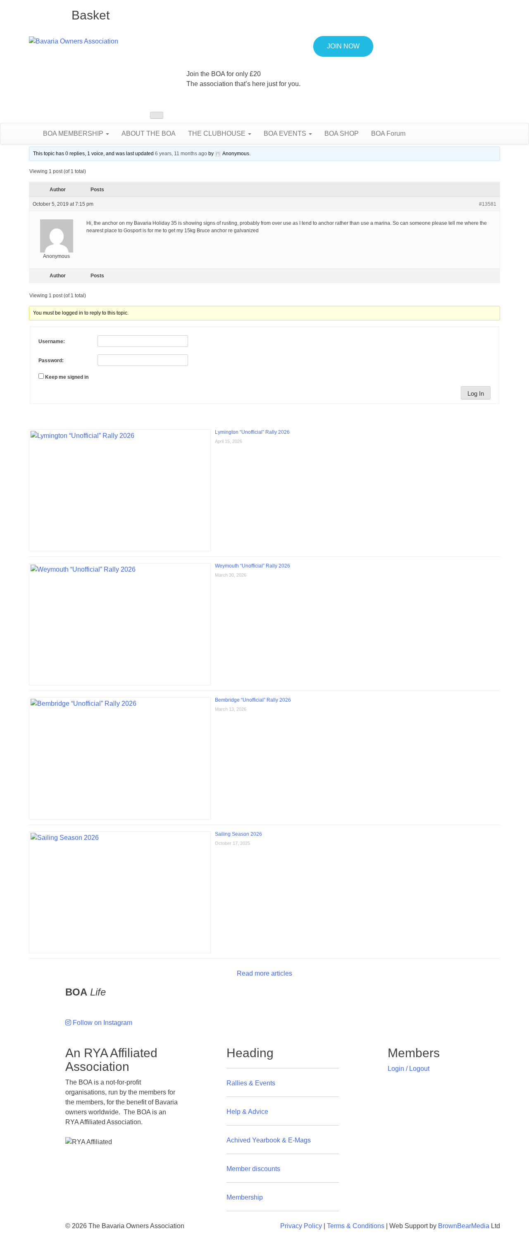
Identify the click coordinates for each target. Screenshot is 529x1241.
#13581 (487, 204)
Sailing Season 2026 (238, 834)
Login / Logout (408, 1068)
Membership (244, 1197)
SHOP (341, 133)
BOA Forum (388, 133)
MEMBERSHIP (74, 133)
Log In (475, 393)
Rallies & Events (250, 1083)
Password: (51, 360)
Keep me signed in (66, 377)
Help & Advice (247, 1111)
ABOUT (149, 133)
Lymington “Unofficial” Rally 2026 (252, 432)
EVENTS (286, 133)
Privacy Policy (301, 1225)
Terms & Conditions (355, 1225)
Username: (51, 341)
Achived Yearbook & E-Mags (268, 1140)
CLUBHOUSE (217, 133)
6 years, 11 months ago (181, 153)
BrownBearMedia (463, 1225)
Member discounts (253, 1168)
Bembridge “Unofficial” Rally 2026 (253, 700)
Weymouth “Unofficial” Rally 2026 (252, 566)
